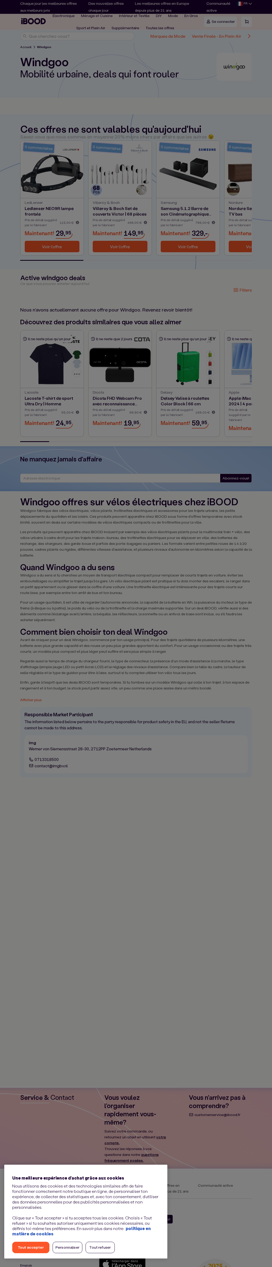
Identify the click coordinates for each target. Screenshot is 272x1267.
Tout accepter (31, 1247)
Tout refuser (100, 1247)
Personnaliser (67, 1247)
